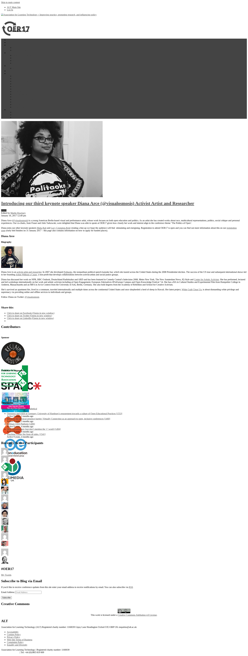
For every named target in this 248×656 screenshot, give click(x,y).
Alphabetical (31, 408)
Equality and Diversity (17, 645)
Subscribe (6, 598)
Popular (20, 408)
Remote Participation (22, 60)
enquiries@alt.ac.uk (10, 652)
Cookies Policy (14, 634)
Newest (4, 408)
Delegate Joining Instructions (26, 112)
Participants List (20, 58)
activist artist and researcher (29, 272)
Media (15, 68)
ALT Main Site (14, 7)
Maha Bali (41, 228)
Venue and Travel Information (26, 102)
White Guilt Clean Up (192, 289)
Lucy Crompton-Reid (60, 228)
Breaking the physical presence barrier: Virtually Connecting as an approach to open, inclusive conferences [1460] (58, 419)
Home (9, 40)
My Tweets (6, 575)
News (9, 65)
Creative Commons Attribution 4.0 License (137, 615)
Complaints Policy (15, 642)
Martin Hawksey (18, 213)
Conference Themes (22, 76)
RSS (131, 587)
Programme (12, 45)
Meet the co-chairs (21, 84)
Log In (10, 10)
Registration (18, 104)
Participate (11, 53)
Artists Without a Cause (26, 274)
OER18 (10, 42)
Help (9, 109)
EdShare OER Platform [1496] (21, 424)
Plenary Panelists (20, 81)
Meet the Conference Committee (27, 86)
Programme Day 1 (21, 47)
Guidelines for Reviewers (24, 99)
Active (12, 408)
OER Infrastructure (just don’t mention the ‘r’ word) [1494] (34, 429)
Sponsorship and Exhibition (25, 91)
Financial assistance (21, 94)
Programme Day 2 (21, 50)
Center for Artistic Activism (206, 279)
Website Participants (22, 55)
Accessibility (13, 632)
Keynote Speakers (21, 78)
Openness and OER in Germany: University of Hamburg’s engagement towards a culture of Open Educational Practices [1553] (64, 413)
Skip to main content (10, 2)
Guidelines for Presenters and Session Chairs (33, 96)
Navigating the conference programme (30, 115)
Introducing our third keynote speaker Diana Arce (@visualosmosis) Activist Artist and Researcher (97, 203)
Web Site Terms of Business (19, 639)
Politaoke (68, 272)
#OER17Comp (19, 63)
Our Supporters (14, 71)
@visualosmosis (20, 220)
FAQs (15, 117)
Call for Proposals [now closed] (27, 89)
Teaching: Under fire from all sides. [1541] (26, 434)
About (10, 73)
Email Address (8, 592)
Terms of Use (19, 107)
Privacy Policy (13, 637)
